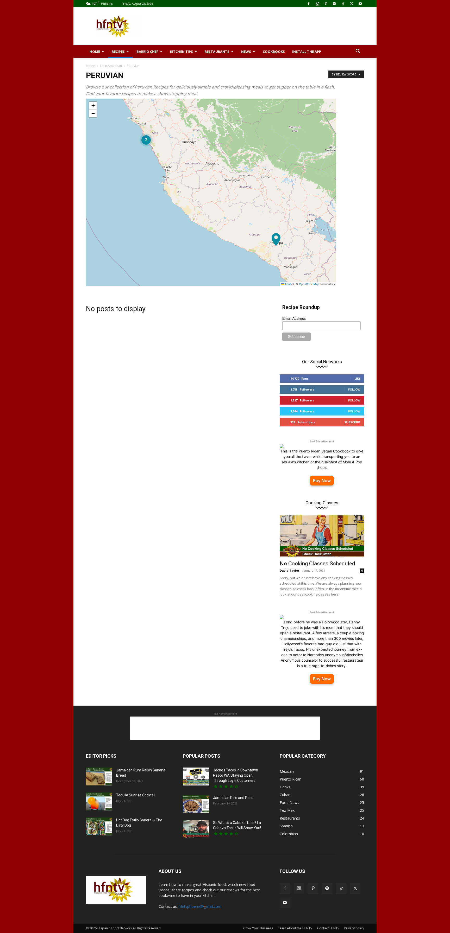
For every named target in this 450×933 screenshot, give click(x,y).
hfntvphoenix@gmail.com (200, 906)
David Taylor (289, 570)
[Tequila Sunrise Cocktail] (99, 801)
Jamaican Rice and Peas (233, 798)
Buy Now (322, 480)
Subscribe (352, 422)
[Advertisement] (269, 26)
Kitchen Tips (181, 51)
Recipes (118, 51)
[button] (358, 51)
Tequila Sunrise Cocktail (135, 795)
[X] (351, 3)
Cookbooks (274, 51)
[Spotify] (334, 3)
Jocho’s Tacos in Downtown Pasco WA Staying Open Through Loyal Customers (235, 775)
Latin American (111, 65)
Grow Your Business (258, 928)
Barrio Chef (147, 51)
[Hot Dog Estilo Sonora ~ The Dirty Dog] (99, 826)
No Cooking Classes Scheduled (317, 563)
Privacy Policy (354, 928)
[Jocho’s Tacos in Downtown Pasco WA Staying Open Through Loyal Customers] (196, 776)
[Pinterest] (326, 3)
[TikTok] (343, 3)
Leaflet (289, 284)
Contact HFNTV (328, 928)
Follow (354, 389)
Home (95, 51)
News (246, 51)
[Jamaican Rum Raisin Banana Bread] (99, 776)
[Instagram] (317, 3)
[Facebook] (308, 3)
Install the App (306, 51)
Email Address (294, 318)
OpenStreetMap (309, 284)
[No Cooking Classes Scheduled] (322, 536)
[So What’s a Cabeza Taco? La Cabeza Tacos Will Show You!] (196, 829)
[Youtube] (360, 3)
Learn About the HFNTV (295, 928)
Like (357, 378)
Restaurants (217, 51)
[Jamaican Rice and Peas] (196, 804)
